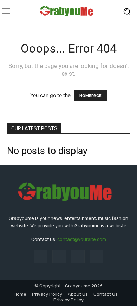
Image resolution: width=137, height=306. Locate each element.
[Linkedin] (78, 256)
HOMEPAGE (90, 95)
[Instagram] (59, 256)
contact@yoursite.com (81, 239)
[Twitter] (96, 256)
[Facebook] (40, 256)
